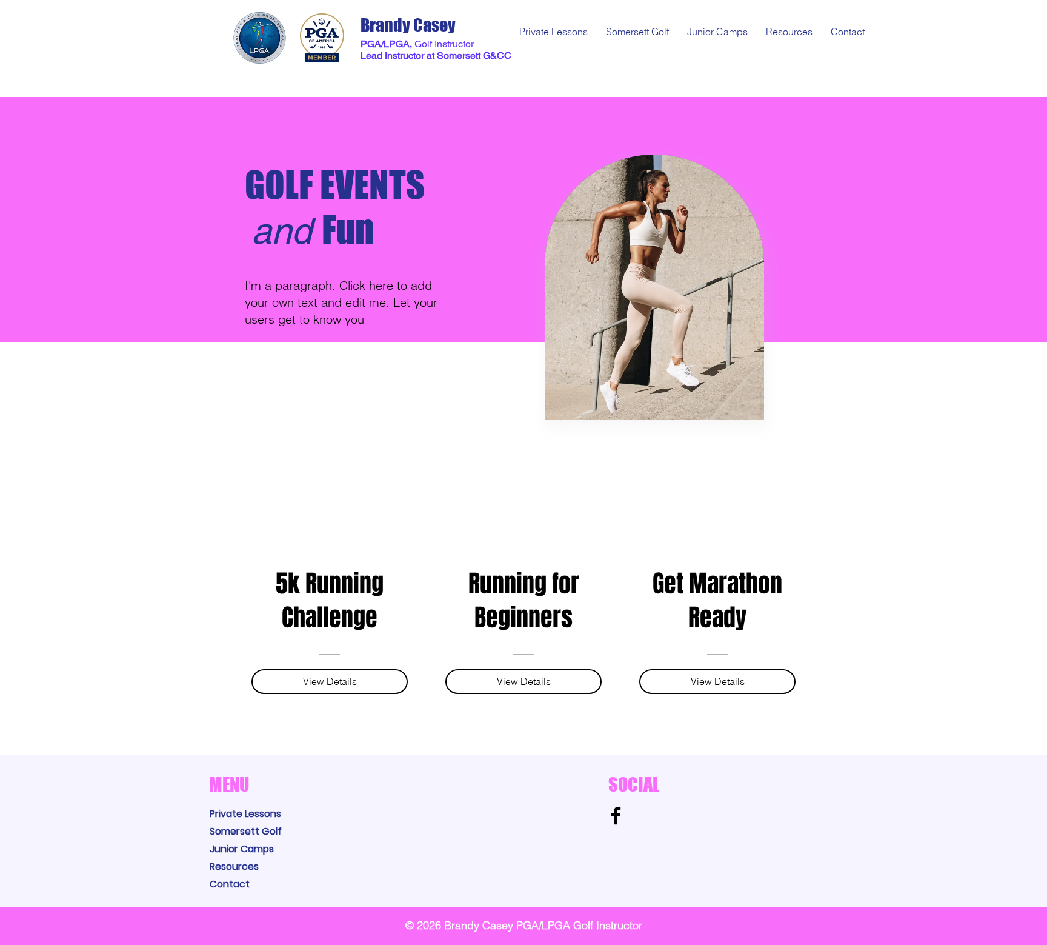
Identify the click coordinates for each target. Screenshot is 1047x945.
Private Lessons (245, 814)
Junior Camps (242, 849)
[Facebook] (616, 815)
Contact (230, 884)
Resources (234, 866)
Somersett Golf (246, 831)
